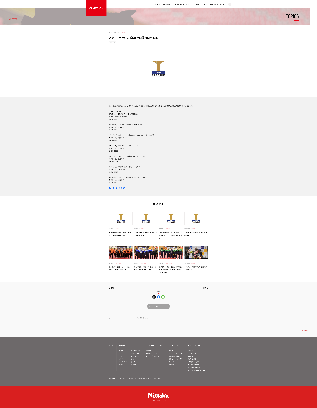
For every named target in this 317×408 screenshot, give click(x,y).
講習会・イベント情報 (175, 359)
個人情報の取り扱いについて (143, 378)
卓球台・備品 (135, 353)
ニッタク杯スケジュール (195, 367)
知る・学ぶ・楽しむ (217, 4)
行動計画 (130, 378)
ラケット (122, 353)
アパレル (122, 364)
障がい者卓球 (192, 359)
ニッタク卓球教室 (193, 364)
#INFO (123, 32)
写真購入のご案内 (174, 356)
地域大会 (171, 364)
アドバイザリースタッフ (182, 4)
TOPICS (124, 318)
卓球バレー (191, 356)
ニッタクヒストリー (159, 378)
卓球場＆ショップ (193, 361)
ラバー (121, 356)
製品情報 (166, 4)
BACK (158, 306)
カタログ (133, 364)
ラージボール (123, 361)
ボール (121, 359)
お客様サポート (113, 378)
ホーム (157, 4)
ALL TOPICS (13, 19)
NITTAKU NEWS (116, 318)
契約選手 (148, 350)
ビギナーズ (191, 350)
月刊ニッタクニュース (175, 353)
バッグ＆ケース (135, 350)
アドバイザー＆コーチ (152, 356)
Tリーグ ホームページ (117, 188)
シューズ (133, 359)
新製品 (121, 350)
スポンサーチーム (151, 353)
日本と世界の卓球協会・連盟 (196, 370)
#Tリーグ (112, 43)
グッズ (133, 361)
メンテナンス (135, 356)
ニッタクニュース (200, 4)
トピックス (172, 350)
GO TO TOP (305, 331)
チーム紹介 (172, 361)
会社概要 (122, 378)
